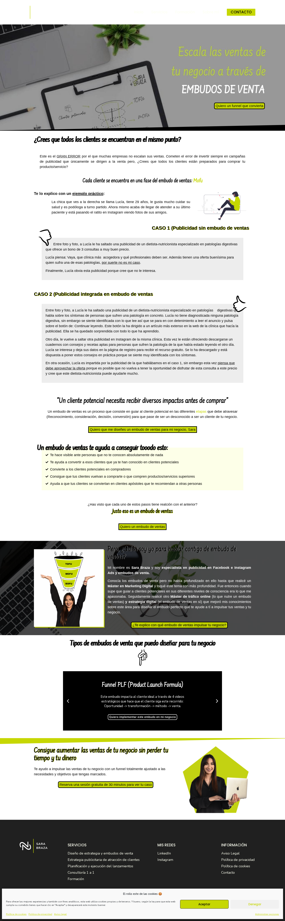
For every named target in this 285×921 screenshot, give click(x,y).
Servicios (159, 12)
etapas (201, 411)
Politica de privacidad (40, 914)
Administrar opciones (267, 914)
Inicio (138, 12)
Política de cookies (16, 914)
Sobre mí (211, 12)
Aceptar (204, 904)
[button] (137, 726)
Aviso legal (60, 914)
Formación (185, 12)
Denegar (254, 904)
